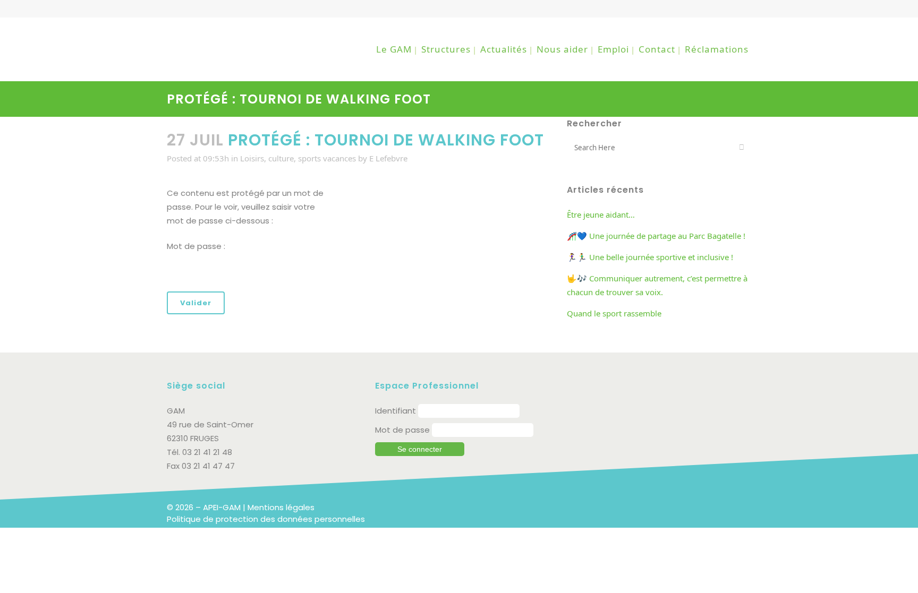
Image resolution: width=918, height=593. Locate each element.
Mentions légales (281, 507)
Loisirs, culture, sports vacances (298, 158)
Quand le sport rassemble (614, 313)
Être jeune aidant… (601, 214)
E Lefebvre (388, 158)
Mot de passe (402, 429)
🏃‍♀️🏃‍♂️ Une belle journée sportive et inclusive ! (650, 257)
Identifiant (395, 410)
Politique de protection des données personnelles (266, 519)
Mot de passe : (196, 246)
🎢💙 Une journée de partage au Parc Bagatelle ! (656, 235)
